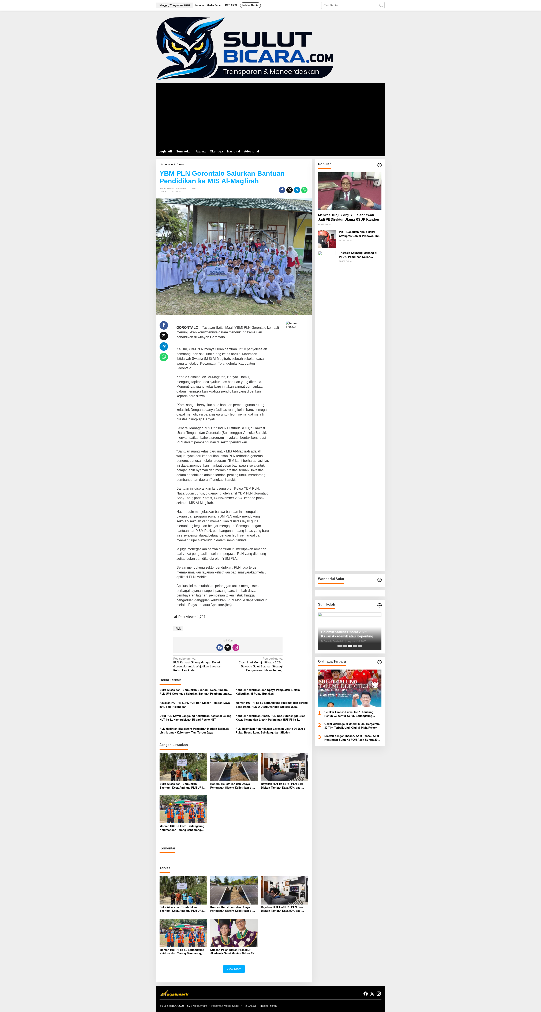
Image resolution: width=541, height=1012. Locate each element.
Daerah (163, 191)
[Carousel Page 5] (360, 646)
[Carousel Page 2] (345, 646)
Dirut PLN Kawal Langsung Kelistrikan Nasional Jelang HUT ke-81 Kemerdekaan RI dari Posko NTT (195, 717)
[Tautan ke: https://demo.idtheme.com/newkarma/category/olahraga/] (379, 662)
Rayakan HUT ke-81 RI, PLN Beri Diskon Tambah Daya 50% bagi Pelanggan (195, 704)
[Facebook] (219, 647)
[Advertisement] (270, 114)
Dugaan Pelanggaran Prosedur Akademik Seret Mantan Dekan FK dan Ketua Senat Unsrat (232, 951)
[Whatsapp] (304, 190)
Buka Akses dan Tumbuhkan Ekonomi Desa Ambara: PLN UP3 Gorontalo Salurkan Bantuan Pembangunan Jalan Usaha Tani (194, 692)
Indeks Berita (268, 1005)
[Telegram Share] (297, 190)
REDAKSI (250, 1005)
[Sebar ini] (282, 190)
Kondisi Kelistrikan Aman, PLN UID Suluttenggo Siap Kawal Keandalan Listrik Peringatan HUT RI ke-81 (270, 717)
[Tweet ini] (289, 190)
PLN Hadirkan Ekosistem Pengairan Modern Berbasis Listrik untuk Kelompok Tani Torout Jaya (194, 730)
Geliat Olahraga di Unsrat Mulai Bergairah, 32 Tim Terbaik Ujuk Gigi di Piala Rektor (352, 725)
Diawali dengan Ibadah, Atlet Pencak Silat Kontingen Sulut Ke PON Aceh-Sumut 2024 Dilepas (352, 738)
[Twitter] (227, 647)
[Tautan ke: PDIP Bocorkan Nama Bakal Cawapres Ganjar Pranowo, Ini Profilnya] (327, 238)
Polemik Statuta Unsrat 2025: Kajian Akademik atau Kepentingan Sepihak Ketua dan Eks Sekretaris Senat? (349, 634)
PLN (178, 628)
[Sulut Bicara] (244, 48)
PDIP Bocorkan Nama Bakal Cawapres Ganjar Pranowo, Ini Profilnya (359, 234)
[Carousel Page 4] (355, 646)
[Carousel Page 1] (339, 646)
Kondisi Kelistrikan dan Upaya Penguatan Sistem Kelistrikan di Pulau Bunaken (268, 691)
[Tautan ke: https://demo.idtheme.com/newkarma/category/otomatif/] (379, 165)
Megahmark (200, 1005)
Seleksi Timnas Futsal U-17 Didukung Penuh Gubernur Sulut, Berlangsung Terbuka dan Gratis (348, 714)
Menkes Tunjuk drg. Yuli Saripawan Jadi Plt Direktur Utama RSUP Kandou (348, 217)
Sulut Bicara (167, 1005)
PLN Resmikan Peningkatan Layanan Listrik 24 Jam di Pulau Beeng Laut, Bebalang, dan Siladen (271, 730)
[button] (381, 5)
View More (234, 969)
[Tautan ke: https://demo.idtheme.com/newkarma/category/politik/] (379, 605)
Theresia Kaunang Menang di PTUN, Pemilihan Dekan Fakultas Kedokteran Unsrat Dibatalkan (358, 255)
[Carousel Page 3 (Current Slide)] (350, 646)
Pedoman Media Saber (225, 1005)
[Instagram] (235, 647)
